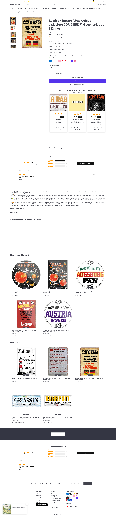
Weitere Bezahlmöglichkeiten (77, 84)
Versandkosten (59, 73)
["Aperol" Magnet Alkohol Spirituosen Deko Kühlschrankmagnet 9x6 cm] (58, 278)
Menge (50, 67)
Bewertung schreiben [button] (85, 163)
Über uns (53, 493)
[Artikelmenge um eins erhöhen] (55, 70)
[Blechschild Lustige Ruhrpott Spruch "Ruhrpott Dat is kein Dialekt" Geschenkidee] (58, 404)
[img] (58, 114)
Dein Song (38, 502)
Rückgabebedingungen (56, 500)
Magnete (53, 8)
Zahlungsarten (54, 502)
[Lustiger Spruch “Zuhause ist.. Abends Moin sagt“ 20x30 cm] (26, 365)
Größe (50, 41)
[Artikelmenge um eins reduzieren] (50, 70)
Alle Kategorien (76, 8)
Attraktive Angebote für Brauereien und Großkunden (24, 12)
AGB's (37, 499)
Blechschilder (44, 8)
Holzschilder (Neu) (33, 8)
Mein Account (54, 507)
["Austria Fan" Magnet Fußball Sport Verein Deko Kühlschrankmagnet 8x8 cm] (58, 317)
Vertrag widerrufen (41, 504)
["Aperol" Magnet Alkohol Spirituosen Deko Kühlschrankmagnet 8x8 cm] (26, 278)
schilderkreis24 (16, 4)
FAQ (52, 505)
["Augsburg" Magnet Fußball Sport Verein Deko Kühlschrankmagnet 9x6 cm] (26, 317)
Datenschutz (39, 497)
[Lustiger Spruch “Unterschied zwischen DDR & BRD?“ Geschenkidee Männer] (18, 236)
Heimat (55, 16)
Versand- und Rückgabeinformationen (92, 8)
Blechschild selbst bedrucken (19, 8)
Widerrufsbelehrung (40, 501)
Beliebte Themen (64, 8)
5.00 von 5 (33, 162)
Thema (67, 41)
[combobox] (41, 4)
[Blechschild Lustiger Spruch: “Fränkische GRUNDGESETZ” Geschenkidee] (58, 365)
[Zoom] (32, 32)
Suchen (53, 503)
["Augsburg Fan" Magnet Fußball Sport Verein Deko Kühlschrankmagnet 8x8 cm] (90, 278)
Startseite (51, 16)
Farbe (59, 41)
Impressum (38, 495)
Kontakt (37, 493)
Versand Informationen (56, 498)
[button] (52, 37)
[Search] (55, 4)
